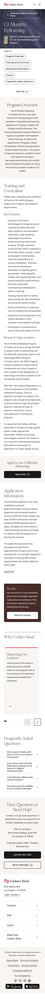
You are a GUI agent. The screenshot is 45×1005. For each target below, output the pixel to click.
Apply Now (9, 572)
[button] (22, 754)
